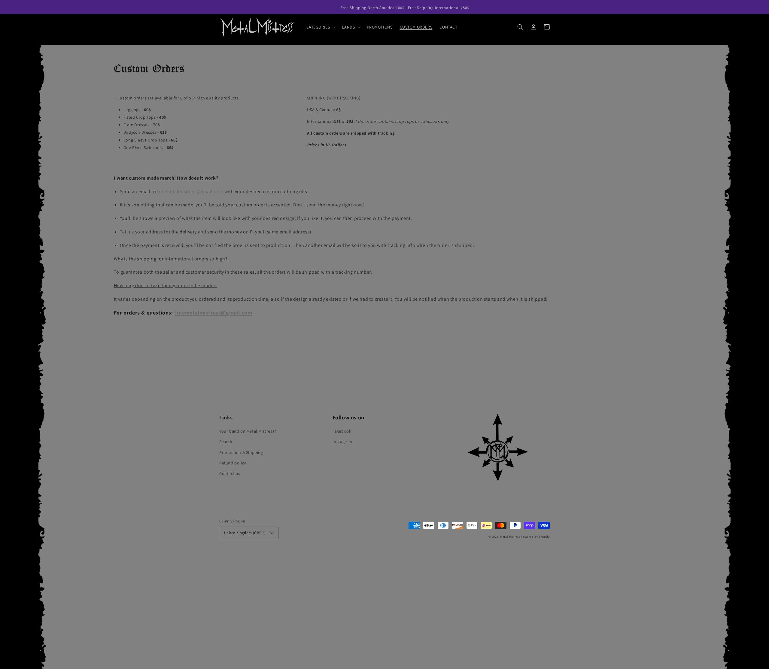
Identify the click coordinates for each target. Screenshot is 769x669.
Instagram (342, 441)
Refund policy (232, 463)
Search (226, 441)
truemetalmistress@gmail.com (213, 312)
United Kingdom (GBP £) (245, 532)
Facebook (342, 431)
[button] (320, 27)
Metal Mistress (510, 537)
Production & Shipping (241, 452)
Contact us (229, 473)
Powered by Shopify (535, 537)
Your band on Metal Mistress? (247, 431)
